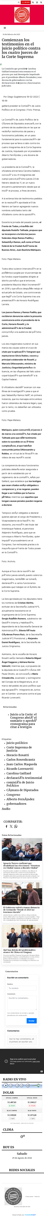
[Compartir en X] (11, 826)
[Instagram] (37, 2)
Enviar (31, 1021)
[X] (33, 2)
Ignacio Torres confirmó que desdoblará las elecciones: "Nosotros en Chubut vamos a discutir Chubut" (21, 865)
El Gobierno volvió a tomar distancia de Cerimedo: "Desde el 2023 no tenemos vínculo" (21, 909)
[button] (19, 2)
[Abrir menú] (5, 28)
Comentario (11, 994)
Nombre (10, 984)
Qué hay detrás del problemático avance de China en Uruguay (19, 951)
